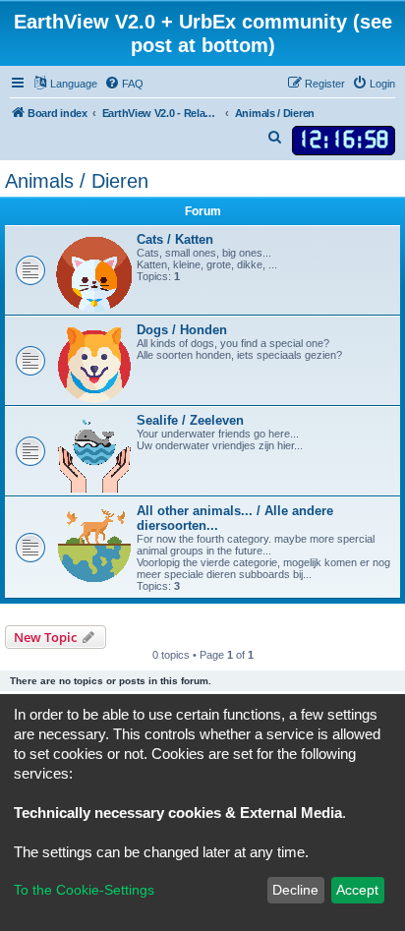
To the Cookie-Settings (84, 890)
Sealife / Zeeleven (190, 420)
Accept (357, 890)
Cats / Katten (175, 239)
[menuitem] (124, 83)
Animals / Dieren (76, 181)
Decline (295, 890)
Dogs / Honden (182, 329)
